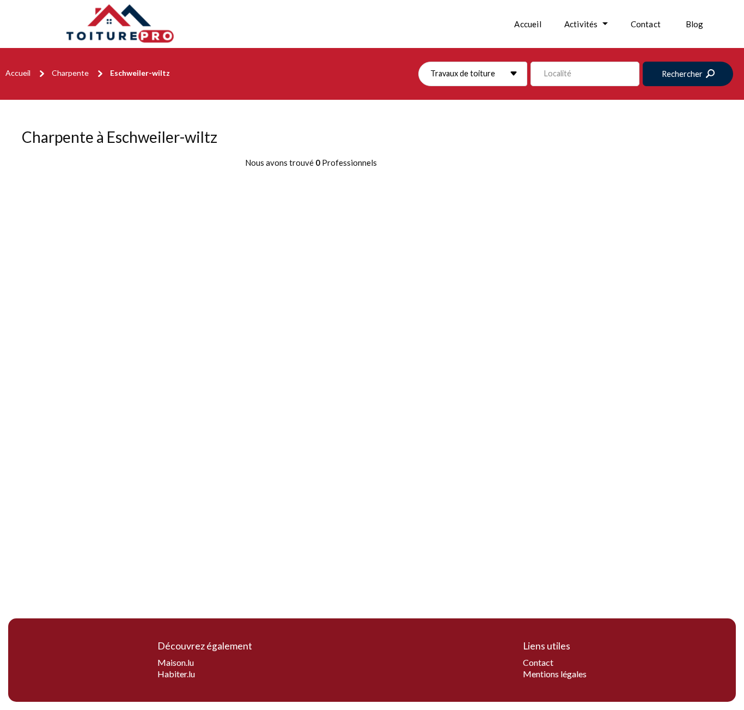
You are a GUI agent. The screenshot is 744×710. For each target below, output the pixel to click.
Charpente (70, 72)
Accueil (527, 24)
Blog (695, 24)
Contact (646, 24)
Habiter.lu (176, 674)
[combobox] (472, 74)
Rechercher (682, 74)
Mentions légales (555, 674)
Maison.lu (175, 662)
